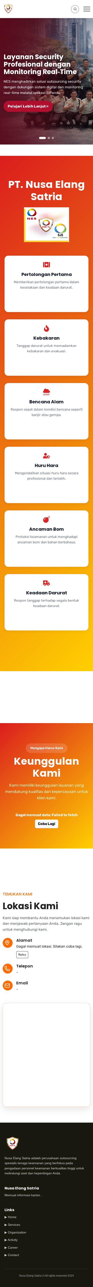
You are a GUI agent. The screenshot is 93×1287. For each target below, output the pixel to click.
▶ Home (10, 1217)
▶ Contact (12, 1255)
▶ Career (11, 1247)
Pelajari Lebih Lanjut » (28, 106)
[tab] (42, 138)
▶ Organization (15, 1232)
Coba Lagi (46, 824)
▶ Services (12, 1224)
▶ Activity (11, 1240)
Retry (22, 955)
